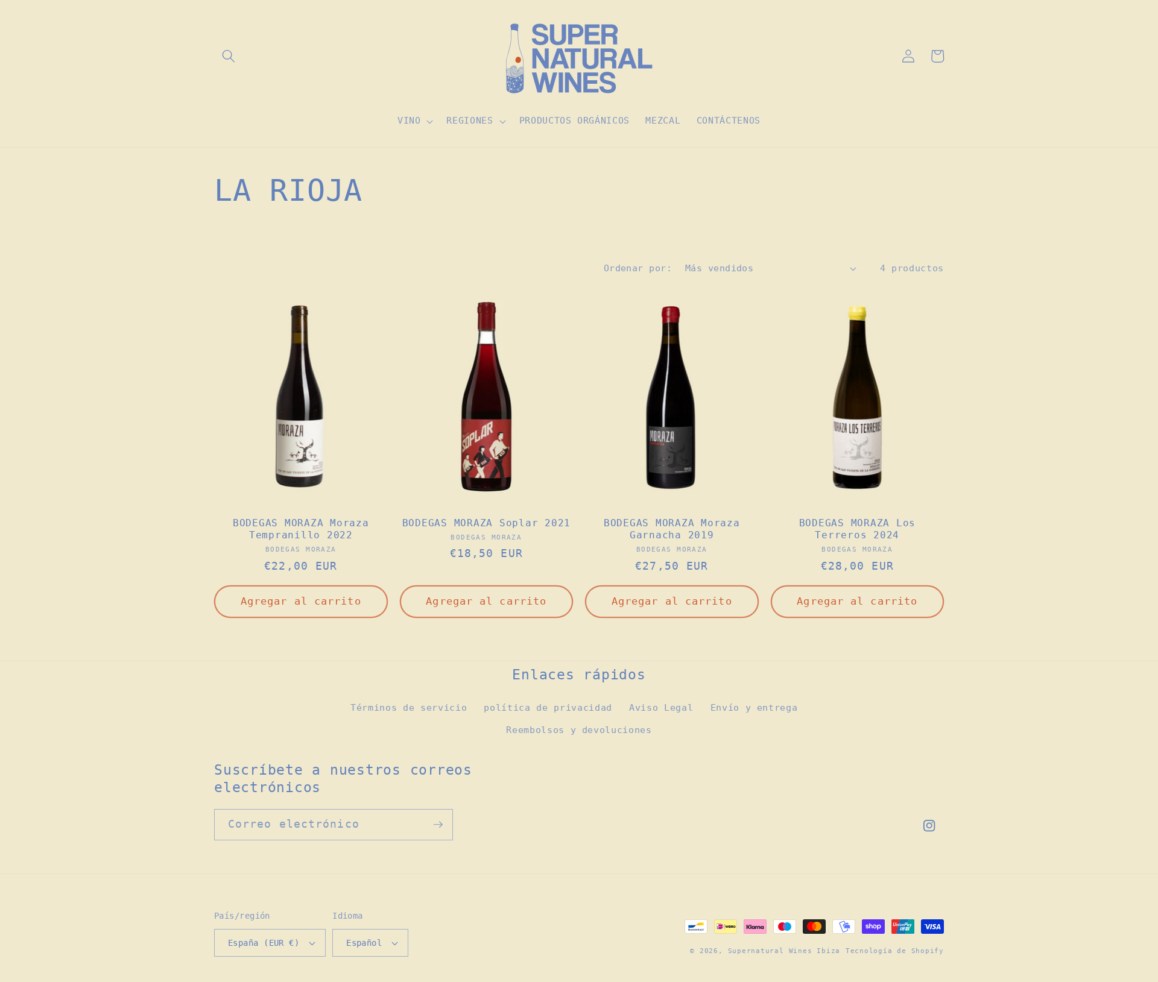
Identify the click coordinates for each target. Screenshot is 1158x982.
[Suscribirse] (437, 824)
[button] (228, 56)
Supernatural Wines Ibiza (784, 951)
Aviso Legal (661, 707)
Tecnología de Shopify (895, 951)
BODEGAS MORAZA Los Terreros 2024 (857, 529)
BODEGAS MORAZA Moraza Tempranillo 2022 (301, 529)
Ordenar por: (638, 268)
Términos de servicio (408, 707)
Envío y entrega (754, 707)
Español (364, 943)
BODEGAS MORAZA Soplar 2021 (486, 523)
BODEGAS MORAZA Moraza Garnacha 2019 (672, 529)
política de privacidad (548, 707)
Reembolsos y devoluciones (579, 730)
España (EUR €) (263, 943)
